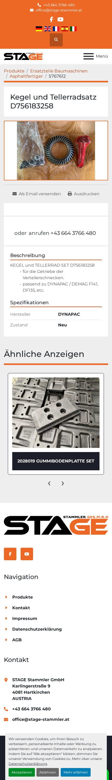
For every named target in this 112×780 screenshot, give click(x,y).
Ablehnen (47, 772)
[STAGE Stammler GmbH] (56, 524)
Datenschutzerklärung (28, 764)
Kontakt (21, 607)
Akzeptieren (21, 772)
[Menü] (88, 56)
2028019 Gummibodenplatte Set (55, 461)
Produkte (22, 597)
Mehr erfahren (76, 772)
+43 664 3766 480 (59, 5)
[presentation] (49, 482)
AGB (17, 639)
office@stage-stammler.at (59, 10)
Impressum (24, 618)
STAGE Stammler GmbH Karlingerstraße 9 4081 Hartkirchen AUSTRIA (38, 689)
